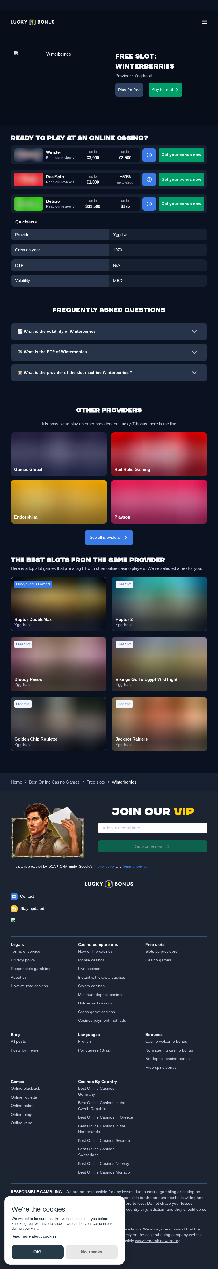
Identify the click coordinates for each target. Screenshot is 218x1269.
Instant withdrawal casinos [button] (101, 977)
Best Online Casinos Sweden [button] (104, 1140)
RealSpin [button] (55, 176)
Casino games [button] (158, 960)
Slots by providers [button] (161, 951)
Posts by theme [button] (25, 1050)
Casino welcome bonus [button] (166, 1041)
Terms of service (134, 867)
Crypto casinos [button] (91, 986)
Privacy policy (104, 867)
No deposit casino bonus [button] (167, 1059)
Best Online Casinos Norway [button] (103, 1163)
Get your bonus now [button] (181, 155)
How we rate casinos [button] (29, 986)
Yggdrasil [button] (143, 75)
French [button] (84, 1041)
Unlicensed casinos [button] (95, 1003)
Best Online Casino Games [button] (54, 782)
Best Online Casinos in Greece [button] (105, 1117)
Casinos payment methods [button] (102, 1020)
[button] (32, 22)
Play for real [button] (162, 90)
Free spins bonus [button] (161, 1067)
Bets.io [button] (53, 201)
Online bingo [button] (22, 1114)
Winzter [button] (53, 152)
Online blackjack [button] (25, 1088)
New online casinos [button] (95, 951)
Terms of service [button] (25, 951)
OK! (37, 1251)
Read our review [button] (59, 158)
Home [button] (16, 782)
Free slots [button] (96, 782)
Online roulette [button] (24, 1097)
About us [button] (19, 977)
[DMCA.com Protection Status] (109, 924)
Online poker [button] (22, 1106)
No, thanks (91, 1251)
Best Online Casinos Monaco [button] (104, 1172)
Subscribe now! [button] (149, 846)
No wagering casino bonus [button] (169, 1050)
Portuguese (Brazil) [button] (95, 1050)
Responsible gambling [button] (31, 969)
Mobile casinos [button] (91, 960)
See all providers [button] (105, 537)
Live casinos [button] (89, 969)
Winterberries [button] (124, 782)
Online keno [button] (21, 1123)
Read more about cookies (34, 1236)
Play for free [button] (129, 90)
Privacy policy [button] (23, 960)
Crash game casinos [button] (96, 1012)
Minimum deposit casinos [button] (100, 995)
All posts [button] (18, 1041)
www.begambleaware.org (158, 1241)
